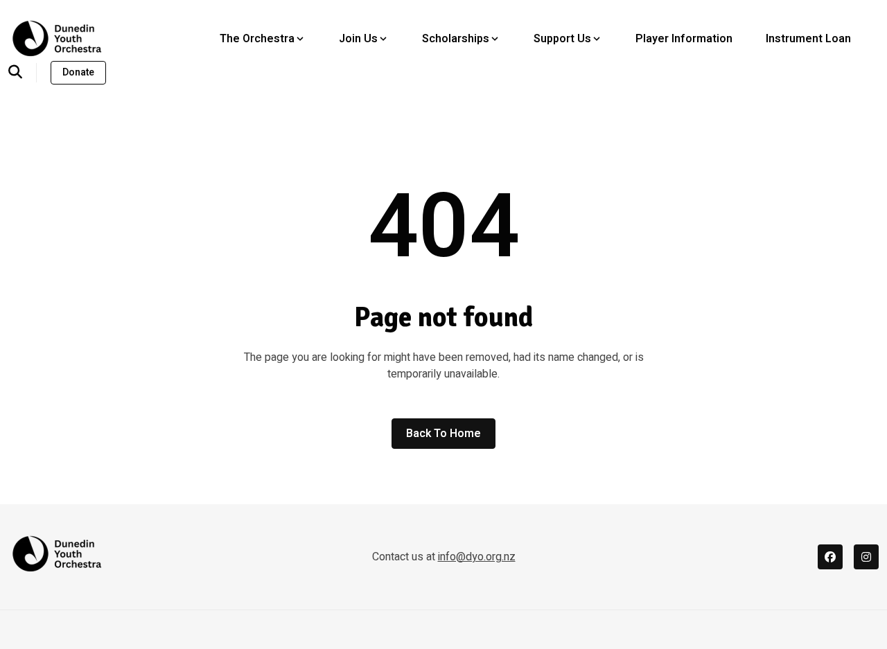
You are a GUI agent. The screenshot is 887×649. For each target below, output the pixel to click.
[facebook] (830, 556)
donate (78, 72)
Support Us (562, 38)
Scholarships (455, 38)
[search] (22, 72)
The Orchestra (257, 38)
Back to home (443, 433)
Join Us (358, 38)
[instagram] (866, 556)
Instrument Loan (808, 38)
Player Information (683, 38)
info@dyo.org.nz (477, 557)
